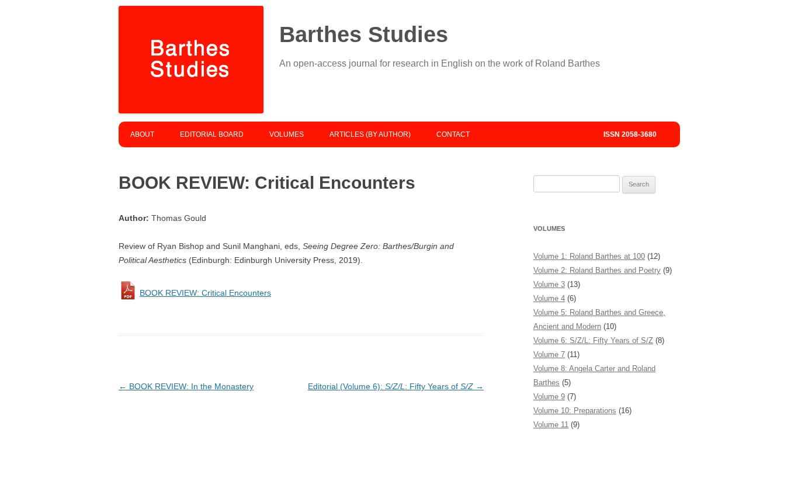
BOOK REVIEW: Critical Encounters (205, 292)
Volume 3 (549, 284)
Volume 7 (549, 354)
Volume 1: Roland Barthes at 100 (589, 256)
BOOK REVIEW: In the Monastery (186, 386)
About (142, 134)
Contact (453, 134)
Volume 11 (550, 424)
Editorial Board (212, 134)
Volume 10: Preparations (574, 410)
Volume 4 (549, 298)
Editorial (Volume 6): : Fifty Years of (396, 386)
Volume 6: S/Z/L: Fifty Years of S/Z (593, 340)
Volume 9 (549, 396)
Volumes (286, 134)
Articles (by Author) (370, 134)
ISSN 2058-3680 (630, 134)
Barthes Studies (363, 34)
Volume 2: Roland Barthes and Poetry (597, 270)
